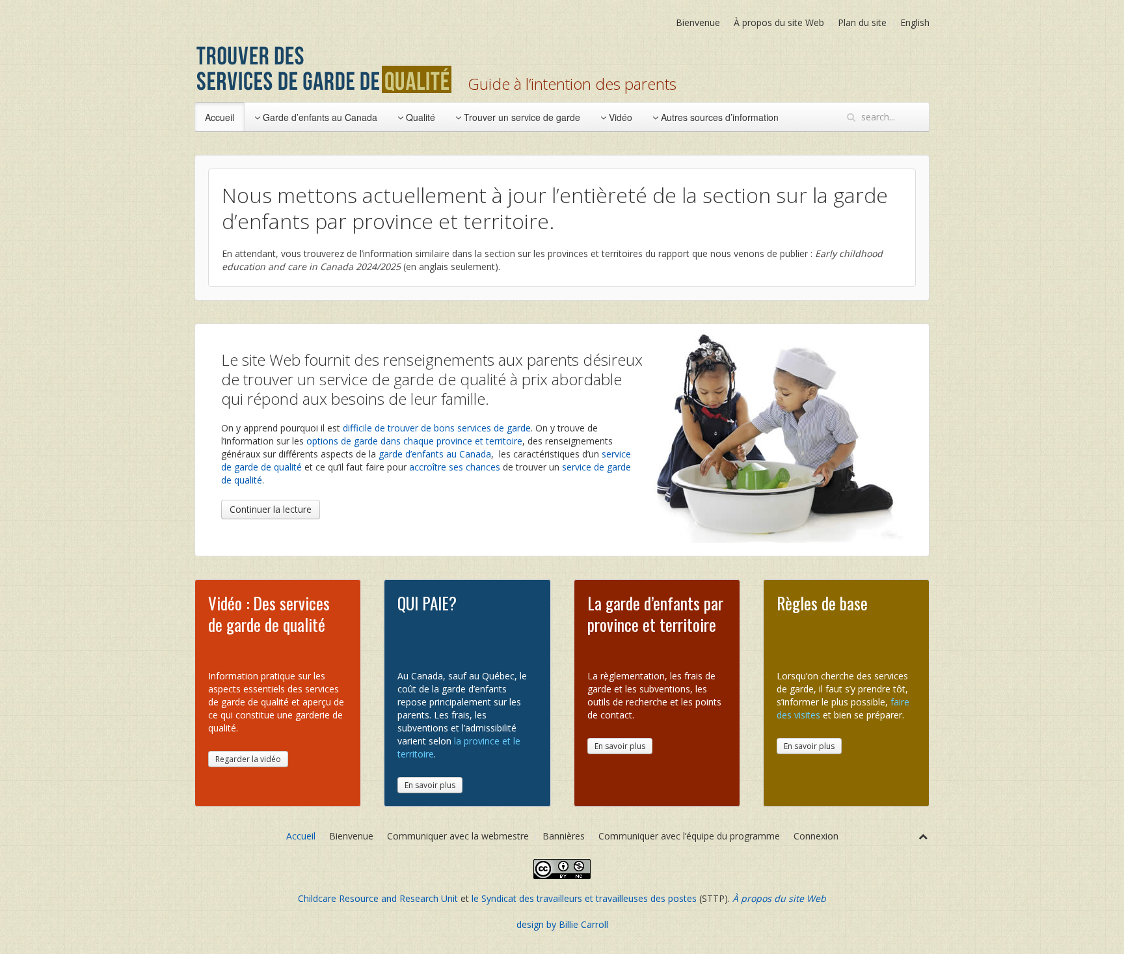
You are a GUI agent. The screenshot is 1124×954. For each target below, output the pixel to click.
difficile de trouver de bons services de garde (437, 428)
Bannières (563, 836)
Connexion (816, 836)
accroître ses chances (454, 467)
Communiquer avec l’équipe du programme (689, 836)
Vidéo (619, 117)
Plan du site (862, 22)
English (915, 22)
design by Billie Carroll (562, 924)
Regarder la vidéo (248, 759)
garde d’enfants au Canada (435, 454)
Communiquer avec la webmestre (458, 836)
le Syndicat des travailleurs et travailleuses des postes (584, 898)
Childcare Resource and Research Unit (378, 898)
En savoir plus (430, 785)
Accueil (219, 117)
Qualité (419, 117)
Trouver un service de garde (520, 117)
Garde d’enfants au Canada (318, 117)
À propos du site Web (779, 22)
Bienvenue (698, 22)
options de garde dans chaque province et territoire (414, 441)
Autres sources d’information (718, 117)
